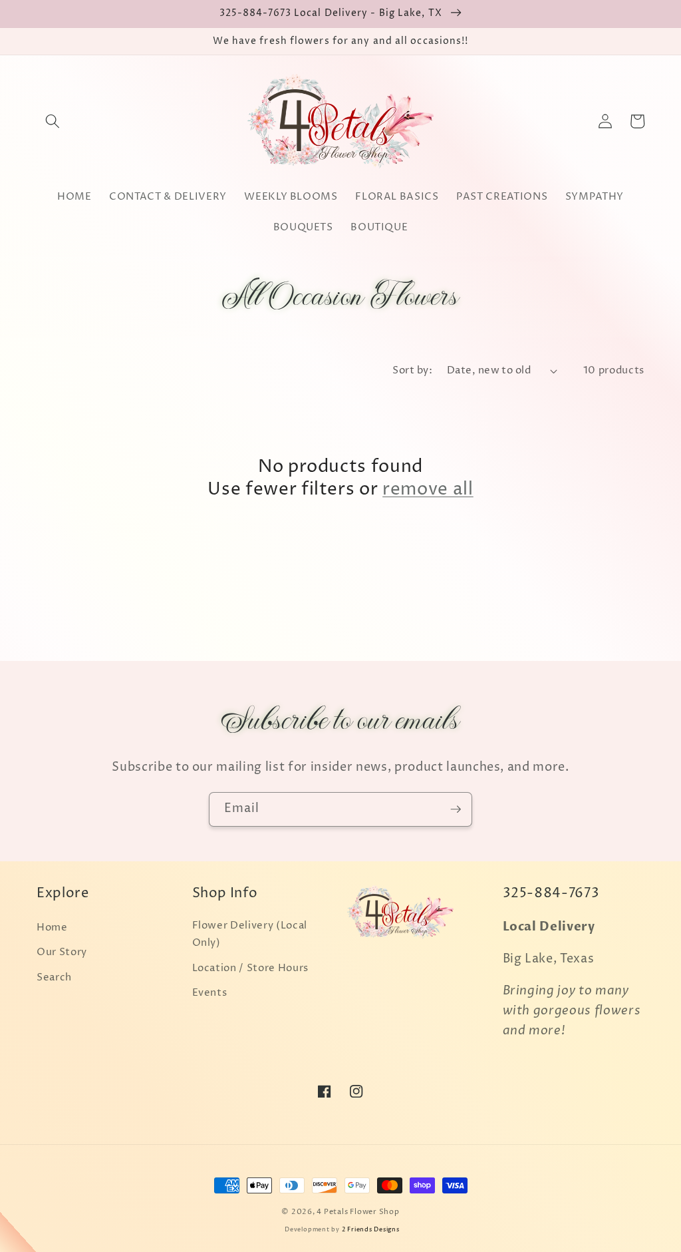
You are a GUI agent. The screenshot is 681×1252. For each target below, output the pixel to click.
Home (52, 928)
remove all (428, 489)
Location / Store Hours (250, 968)
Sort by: (412, 370)
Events (209, 993)
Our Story (62, 952)
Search (54, 977)
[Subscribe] (456, 809)
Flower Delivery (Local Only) (250, 934)
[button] (52, 121)
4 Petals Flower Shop (358, 1212)
